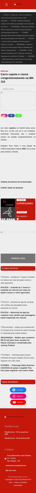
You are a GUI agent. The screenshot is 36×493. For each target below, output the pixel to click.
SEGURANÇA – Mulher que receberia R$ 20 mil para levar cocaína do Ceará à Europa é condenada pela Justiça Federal (17, 341)
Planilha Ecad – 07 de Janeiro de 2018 (16, 433)
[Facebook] (11, 115)
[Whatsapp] (18, 115)
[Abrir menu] (6, 4)
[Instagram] (4, 115)
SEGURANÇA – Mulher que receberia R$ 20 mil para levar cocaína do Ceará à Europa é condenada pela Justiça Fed (17, 29)
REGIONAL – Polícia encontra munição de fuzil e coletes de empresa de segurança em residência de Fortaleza (16, 53)
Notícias (4, 71)
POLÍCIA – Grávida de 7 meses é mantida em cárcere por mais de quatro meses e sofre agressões (16, 18)
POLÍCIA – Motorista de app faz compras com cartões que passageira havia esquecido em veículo (17, 23)
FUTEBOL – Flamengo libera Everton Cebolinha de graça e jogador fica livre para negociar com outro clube (17, 35)
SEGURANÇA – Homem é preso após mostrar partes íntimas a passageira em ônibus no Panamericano (16, 47)
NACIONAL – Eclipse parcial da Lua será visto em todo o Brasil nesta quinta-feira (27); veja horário (18, 59)
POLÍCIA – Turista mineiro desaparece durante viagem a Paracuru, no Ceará (17, 41)
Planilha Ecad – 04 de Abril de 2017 (17, 438)
